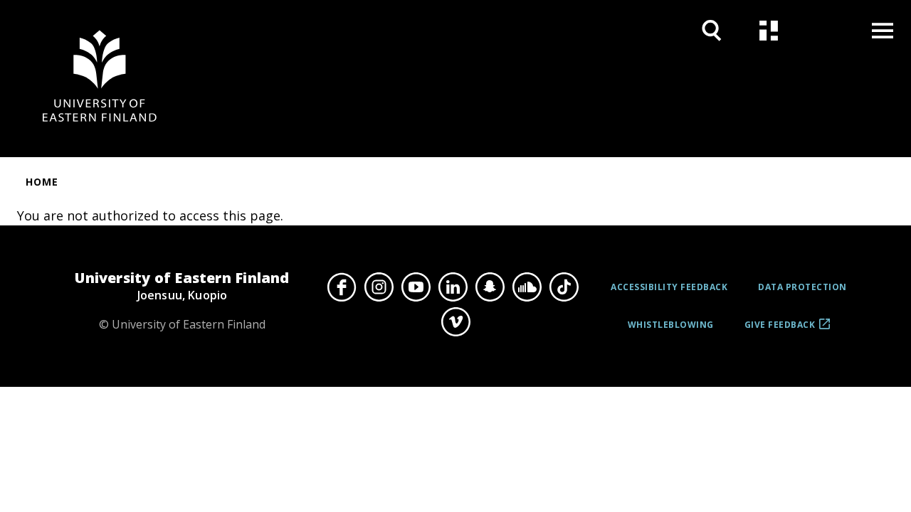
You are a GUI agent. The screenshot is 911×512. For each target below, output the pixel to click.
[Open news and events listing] (768, 30)
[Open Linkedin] (452, 286)
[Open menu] (882, 30)
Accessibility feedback (669, 287)
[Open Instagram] (378, 286)
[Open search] (711, 30)
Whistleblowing (671, 325)
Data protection (802, 287)
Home (42, 181)
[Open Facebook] (341, 286)
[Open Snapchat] (489, 286)
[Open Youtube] (415, 286)
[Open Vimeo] (455, 322)
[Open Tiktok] (563, 286)
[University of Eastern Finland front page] (99, 78)
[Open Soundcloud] (526, 286)
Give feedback (780, 330)
